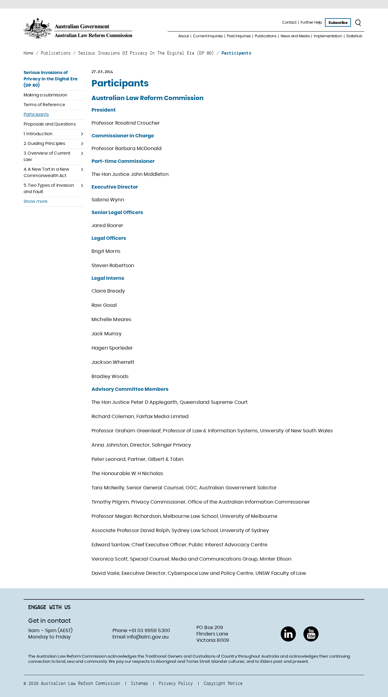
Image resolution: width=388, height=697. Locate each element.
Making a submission (45, 95)
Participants (36, 114)
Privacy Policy (176, 683)
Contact (289, 22)
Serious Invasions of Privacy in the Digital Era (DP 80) (50, 79)
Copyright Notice (223, 683)
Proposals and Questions (50, 124)
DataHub (354, 36)
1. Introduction (38, 134)
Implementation (328, 36)
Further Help (311, 22)
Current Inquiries (208, 36)
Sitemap (139, 683)
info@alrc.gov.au (148, 637)
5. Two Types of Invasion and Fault (49, 188)
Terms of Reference (44, 105)
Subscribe (338, 23)
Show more (36, 201)
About (183, 36)
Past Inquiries (238, 36)
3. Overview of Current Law (47, 156)
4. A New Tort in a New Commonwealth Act (46, 172)
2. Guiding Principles (44, 144)
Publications (266, 36)
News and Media (295, 36)
